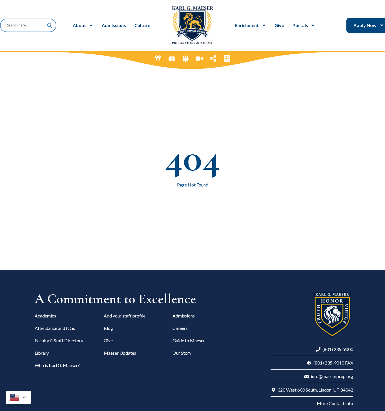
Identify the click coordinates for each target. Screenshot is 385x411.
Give (279, 25)
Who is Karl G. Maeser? (57, 365)
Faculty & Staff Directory (59, 340)
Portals (300, 25)
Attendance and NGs (55, 328)
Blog (108, 328)
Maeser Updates (120, 353)
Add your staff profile (124, 315)
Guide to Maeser (188, 340)
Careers (180, 328)
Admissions (114, 25)
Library (42, 353)
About (79, 25)
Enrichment (247, 25)
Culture (142, 25)
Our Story (181, 353)
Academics (45, 315)
